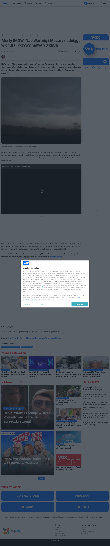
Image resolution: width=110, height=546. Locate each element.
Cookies (33, 299)
